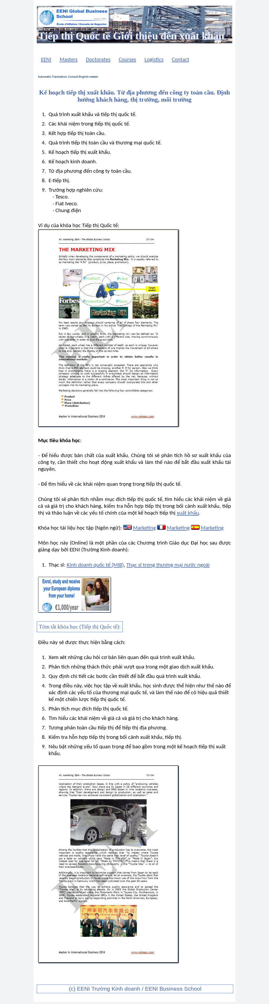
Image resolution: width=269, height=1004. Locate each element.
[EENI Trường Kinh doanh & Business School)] (73, 25)
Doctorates (98, 59)
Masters (68, 59)
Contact (180, 59)
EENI (46, 59)
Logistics (153, 59)
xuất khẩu (188, 513)
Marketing (144, 528)
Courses (127, 59)
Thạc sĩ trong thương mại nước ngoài (168, 565)
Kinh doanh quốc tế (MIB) (95, 565)
